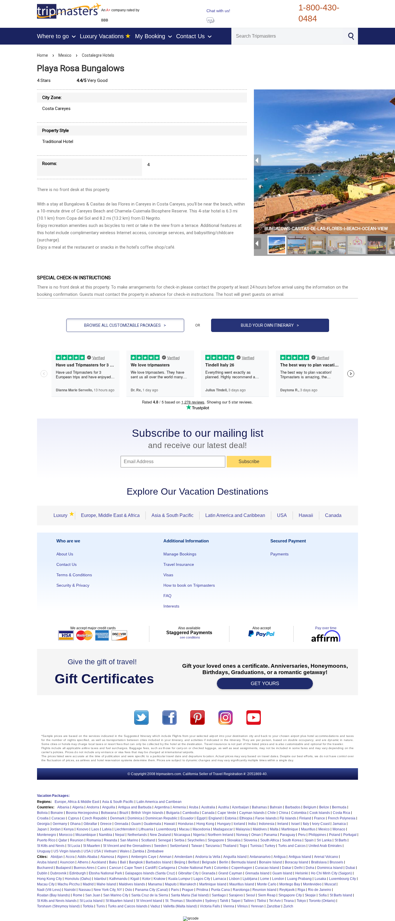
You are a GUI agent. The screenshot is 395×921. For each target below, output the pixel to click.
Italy (306, 824)
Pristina (202, 890)
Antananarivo (260, 857)
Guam (136, 824)
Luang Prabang (299, 879)
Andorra (92, 807)
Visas (168, 575)
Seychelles (196, 840)
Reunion (77, 840)
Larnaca (219, 879)
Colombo (221, 868)
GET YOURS (265, 683)
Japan (42, 829)
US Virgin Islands (67, 851)
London (278, 879)
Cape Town (133, 868)
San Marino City (115, 895)
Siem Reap (267, 895)
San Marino (129, 840)
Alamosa (107, 857)
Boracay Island (296, 862)
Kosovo (82, 829)
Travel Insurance (178, 564)
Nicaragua (182, 835)
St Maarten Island (119, 901)
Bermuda (339, 807)
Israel (295, 824)
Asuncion (67, 862)
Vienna (228, 906)
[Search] (351, 35)
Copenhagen (241, 868)
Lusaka (320, 879)
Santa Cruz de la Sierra (149, 895)
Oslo (128, 890)
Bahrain (276, 807)
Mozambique (85, 835)
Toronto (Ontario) (322, 901)
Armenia (179, 807)
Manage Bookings (179, 554)
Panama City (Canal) (151, 890)
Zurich (288, 906)
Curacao (58, 818)
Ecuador (187, 818)
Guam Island (282, 873)
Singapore (216, 840)
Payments (279, 554)
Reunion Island (264, 890)
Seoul (250, 895)
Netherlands (137, 835)
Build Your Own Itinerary (270, 325)
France (319, 818)
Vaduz (155, 906)
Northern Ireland (220, 835)
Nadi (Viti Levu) (49, 890)
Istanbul (100, 879)
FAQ (167, 595)
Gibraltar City (188, 873)
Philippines (317, 835)
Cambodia (190, 813)
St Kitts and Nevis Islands (57, 901)
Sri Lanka (324, 840)
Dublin (42, 873)
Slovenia (250, 840)
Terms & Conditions (74, 575)
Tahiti (224, 901)
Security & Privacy (72, 585)
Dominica (135, 818)
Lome (264, 879)
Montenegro (46, 835)
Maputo (171, 884)
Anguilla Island (235, 857)
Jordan (55, 829)
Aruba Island (47, 862)
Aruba (193, 807)
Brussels (336, 862)
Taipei (236, 901)
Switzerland (179, 846)
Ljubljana (250, 879)
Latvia (107, 829)
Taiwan (196, 846)
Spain (309, 840)
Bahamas (259, 807)
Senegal (164, 840)
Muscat (330, 884)
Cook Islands (319, 813)
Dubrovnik (58, 873)
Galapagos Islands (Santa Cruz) (150, 873)
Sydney (211, 901)
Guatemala (152, 824)
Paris (175, 890)
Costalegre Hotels (98, 55)
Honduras (185, 824)
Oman (256, 835)
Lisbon (234, 879)
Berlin (223, 862)
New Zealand (160, 835)
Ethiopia (245, 818)
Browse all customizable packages (125, 325)
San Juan (92, 895)
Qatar (62, 840)
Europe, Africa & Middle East (77, 802)
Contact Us (66, 564)
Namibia (105, 835)
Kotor (146, 879)
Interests (171, 606)
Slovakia (234, 840)
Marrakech (188, 884)
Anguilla (108, 807)
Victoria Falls (210, 906)
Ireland (282, 824)
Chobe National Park (194, 868)
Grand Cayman (230, 873)
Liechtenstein (125, 829)
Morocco (66, 835)
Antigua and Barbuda (135, 807)
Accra (70, 857)
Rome (77, 895)
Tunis (100, 906)
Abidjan (57, 857)
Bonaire (57, 813)
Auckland (98, 862)
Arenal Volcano (326, 857)
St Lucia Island (91, 901)
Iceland (239, 824)
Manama (155, 884)
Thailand (230, 846)
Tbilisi (261, 901)
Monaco (339, 829)
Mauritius (308, 829)
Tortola (88, 906)
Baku (113, 862)
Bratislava (319, 862)
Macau (184, 829)
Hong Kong (205, 824)
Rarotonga (241, 890)
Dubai (350, 868)
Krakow (159, 879)
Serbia (179, 840)
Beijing (179, 862)
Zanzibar (273, 906)
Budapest (63, 868)
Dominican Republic (161, 818)
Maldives (260, 829)
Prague (187, 890)
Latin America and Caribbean (235, 515)
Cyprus (73, 818)
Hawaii (306, 515)
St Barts (341, 840)
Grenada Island (257, 873)
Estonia (231, 818)
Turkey (270, 846)
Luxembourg (166, 829)
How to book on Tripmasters (189, 585)
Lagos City (201, 879)
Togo (243, 846)
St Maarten (91, 846)
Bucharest (45, 868)
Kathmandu (118, 879)
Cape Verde (226, 813)
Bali (123, 862)
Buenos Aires (84, 868)
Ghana (75, 824)
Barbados (292, 807)
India (252, 824)
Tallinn (248, 901)
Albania (63, 807)
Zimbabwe (155, 851)
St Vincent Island (149, 901)
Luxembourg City (342, 879)
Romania (93, 840)
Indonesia (266, 824)
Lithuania (146, 829)
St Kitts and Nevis (50, 846)
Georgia (43, 824)
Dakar (286, 868)
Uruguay (44, 851)
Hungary (224, 824)
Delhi (298, 868)
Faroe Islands (266, 818)
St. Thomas (174, 901)
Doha (310, 868)
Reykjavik (287, 890)
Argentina (162, 807)
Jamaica (339, 824)
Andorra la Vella (207, 857)
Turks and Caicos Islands (127, 906)
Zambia (138, 851)
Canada (333, 515)
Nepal (120, 835)
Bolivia (42, 813)
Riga (301, 890)
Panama (270, 835)
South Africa (269, 840)
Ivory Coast (321, 824)
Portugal (350, 835)
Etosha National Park (105, 873)
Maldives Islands (132, 884)
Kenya (69, 829)
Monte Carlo (266, 884)
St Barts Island (341, 895)
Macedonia (201, 829)
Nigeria (199, 835)
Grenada (121, 824)
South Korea (292, 840)
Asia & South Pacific (172, 515)
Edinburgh (77, 873)
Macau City (46, 884)
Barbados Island (158, 862)
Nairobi (70, 890)
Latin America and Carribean (159, 802)
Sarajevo (236, 895)
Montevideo (312, 884)
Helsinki (301, 873)
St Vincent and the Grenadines (127, 846)
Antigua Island (300, 857)
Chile (271, 813)
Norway (242, 835)
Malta (274, 829)
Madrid (88, 884)
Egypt (201, 818)
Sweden (160, 846)
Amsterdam (183, 857)
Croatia (43, 818)
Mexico (64, 55)
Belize (324, 807)
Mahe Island (106, 884)
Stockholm (194, 901)
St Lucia (73, 846)
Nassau (85, 890)
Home (42, 55)
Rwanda (110, 840)
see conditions (190, 637)
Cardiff (150, 868)
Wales (125, 851)
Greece (106, 824)
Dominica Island (330, 868)
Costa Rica (341, 813)
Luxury (62, 515)
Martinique (289, 829)
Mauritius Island (241, 884)
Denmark (117, 818)
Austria (223, 807)
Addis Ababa (87, 857)
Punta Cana (220, 890)
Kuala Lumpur (179, 879)
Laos (95, 829)
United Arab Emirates (325, 846)
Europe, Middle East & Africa (110, 515)
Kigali (134, 879)
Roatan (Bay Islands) (53, 895)
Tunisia (256, 846)
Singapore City (290, 895)
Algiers (122, 857)
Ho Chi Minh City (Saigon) (331, 873)
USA (282, 515)
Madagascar (223, 829)
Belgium (309, 807)
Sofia (323, 895)
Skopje (310, 895)
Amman (165, 857)
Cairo (101, 868)
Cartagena (166, 868)
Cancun (115, 868)
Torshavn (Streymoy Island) (58, 906)
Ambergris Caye (143, 857)
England (215, 818)
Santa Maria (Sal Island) (190, 895)
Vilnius (242, 906)
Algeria (78, 807)
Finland (305, 818)
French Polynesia (341, 818)
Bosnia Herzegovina (82, 813)
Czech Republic (94, 818)
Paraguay (287, 835)
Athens (82, 862)
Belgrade (209, 862)
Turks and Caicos (292, 846)
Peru (302, 835)
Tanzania (212, 846)
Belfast (193, 862)
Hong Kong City (49, 879)
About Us (64, 554)
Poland (334, 835)
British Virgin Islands (147, 813)
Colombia (299, 813)
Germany (60, 824)
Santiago (219, 895)
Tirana (289, 901)
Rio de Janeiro (319, 890)
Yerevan (257, 906)
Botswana (109, 813)
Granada (208, 873)
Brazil (123, 813)
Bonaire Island (270, 862)
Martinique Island (212, 884)
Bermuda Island (243, 862)
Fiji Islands (288, 818)
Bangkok (136, 862)
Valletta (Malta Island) (180, 906)
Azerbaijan (240, 807)
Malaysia (243, 829)
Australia (208, 807)
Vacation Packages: (53, 796)
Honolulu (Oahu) (78, 879)
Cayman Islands (252, 813)
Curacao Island (267, 868)
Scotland (148, 840)
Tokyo (301, 901)
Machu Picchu (69, 884)
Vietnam (110, 851)
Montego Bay (289, 884)
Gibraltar (90, 824)
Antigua (280, 857)
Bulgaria (173, 813)
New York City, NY (108, 890)
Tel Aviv (275, 901)
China (283, 813)
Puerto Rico (46, 840)
